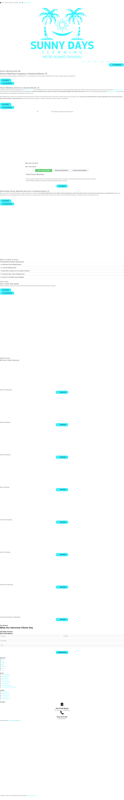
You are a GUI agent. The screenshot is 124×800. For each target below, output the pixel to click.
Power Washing (5, 422)
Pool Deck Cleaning (6, 584)
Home (83, 61)
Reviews (115, 61)
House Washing (5, 454)
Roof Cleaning (4, 487)
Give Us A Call (62, 717)
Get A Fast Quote (62, 708)
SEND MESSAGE (62, 652)
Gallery (108, 61)
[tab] (43, 170)
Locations (102, 61)
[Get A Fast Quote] (62, 704)
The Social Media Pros (32, 795)
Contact (121, 61)
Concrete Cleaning (6, 519)
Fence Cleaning (5, 552)
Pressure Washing (6, 390)
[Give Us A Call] (62, 713)
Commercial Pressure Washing (10, 617)
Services (95, 61)
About (89, 61)
